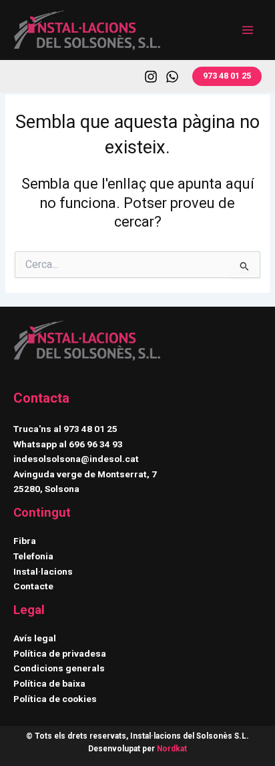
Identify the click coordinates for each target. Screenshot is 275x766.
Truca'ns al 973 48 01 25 (65, 428)
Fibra (24, 540)
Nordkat (172, 748)
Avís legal (34, 638)
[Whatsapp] (172, 76)
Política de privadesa (59, 653)
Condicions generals (59, 668)
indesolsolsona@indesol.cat (76, 458)
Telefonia (33, 556)
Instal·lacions (43, 571)
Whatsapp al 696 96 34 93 (68, 444)
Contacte (33, 586)
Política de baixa (49, 683)
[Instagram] (151, 76)
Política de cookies (55, 698)
